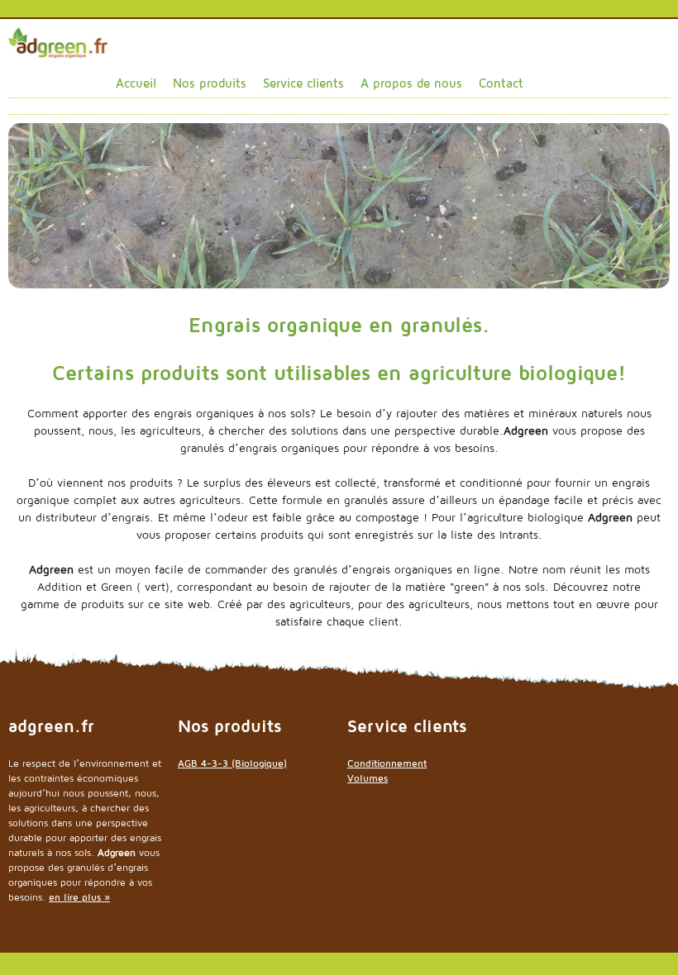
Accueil (136, 83)
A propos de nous (411, 83)
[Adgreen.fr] (57, 42)
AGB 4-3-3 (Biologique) (232, 763)
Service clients (303, 83)
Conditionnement (387, 763)
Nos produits (209, 83)
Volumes (367, 778)
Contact (501, 83)
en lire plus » (79, 897)
